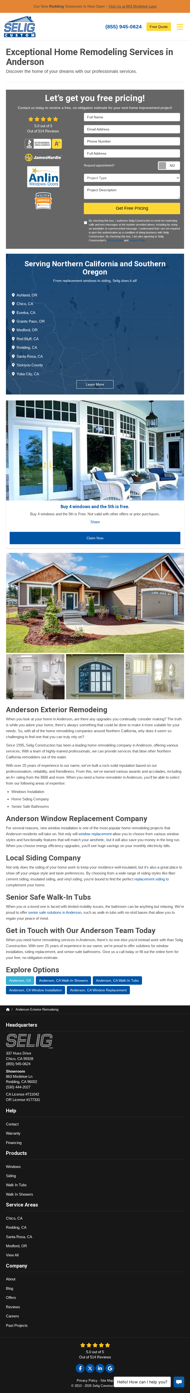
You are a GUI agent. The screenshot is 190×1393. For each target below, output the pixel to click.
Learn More (95, 384)
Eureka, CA (26, 313)
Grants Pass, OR (31, 321)
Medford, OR (27, 330)
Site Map (106, 1380)
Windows (13, 1166)
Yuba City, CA (28, 374)
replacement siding (150, 879)
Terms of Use (115, 240)
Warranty (13, 1133)
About (10, 1279)
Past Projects (17, 1325)
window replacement (95, 834)
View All (12, 1255)
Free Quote (159, 27)
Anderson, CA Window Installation (35, 990)
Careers (12, 1316)
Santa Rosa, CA (30, 356)
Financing (14, 1143)
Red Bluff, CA (28, 339)
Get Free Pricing (132, 208)
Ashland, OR (27, 295)
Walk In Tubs (16, 1185)
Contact (12, 1124)
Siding (11, 1176)
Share (95, 522)
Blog (9, 1288)
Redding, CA (27, 347)
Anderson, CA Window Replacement (98, 990)
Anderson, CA (20, 980)
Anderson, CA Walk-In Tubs (117, 980)
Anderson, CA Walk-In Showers (63, 980)
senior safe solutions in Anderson (54, 912)
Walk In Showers (19, 1194)
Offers (11, 1297)
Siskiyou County (30, 365)
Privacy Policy (137, 240)
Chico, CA (25, 304)
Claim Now (95, 538)
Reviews (13, 1307)
